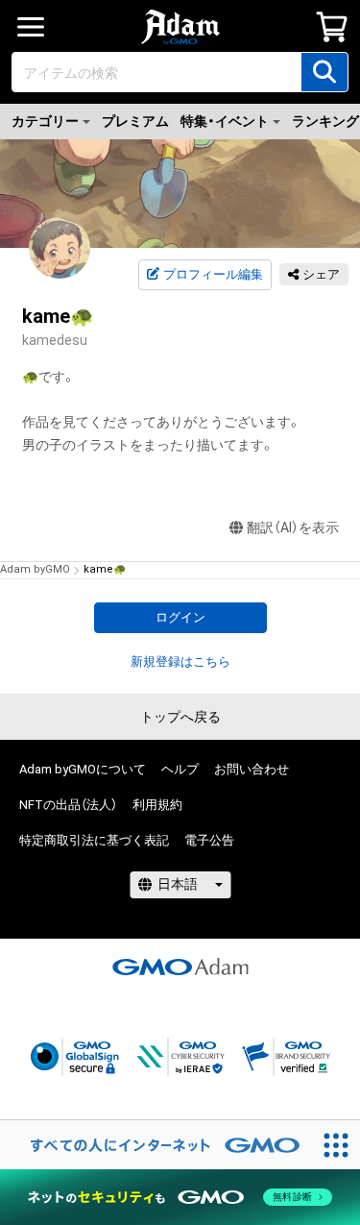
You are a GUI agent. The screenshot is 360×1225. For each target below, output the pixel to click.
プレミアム (135, 121)
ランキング (325, 121)
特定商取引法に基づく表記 (94, 840)
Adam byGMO (35, 569)
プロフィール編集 (213, 274)
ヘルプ (180, 769)
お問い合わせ (251, 769)
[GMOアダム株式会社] (180, 966)
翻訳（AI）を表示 (293, 527)
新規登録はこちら (180, 661)
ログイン (180, 617)
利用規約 (157, 804)
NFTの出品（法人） (68, 804)
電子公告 (209, 840)
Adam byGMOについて (82, 769)
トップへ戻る (180, 716)
